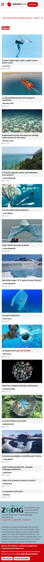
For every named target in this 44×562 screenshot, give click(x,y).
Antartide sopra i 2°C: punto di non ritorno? (21, 280)
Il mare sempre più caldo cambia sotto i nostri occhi (20, 61)
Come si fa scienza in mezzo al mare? (19, 480)
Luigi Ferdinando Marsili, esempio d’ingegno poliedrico (17, 468)
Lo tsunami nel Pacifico (12, 491)
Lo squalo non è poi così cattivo (16, 350)
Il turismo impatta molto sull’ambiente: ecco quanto (20, 173)
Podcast (36, 18)
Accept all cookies (22, 559)
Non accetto (7, 559)
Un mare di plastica (11, 315)
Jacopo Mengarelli (9, 178)
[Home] (17, 4)
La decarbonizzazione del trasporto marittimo (18, 98)
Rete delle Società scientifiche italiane (17, 18)
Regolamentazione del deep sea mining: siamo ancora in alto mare (20, 136)
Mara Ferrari (7, 354)
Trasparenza (26, 520)
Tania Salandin (8, 459)
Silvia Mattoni (7, 484)
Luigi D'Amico (7, 472)
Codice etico (16, 520)
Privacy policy (6, 520)
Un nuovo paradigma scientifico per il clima (21, 456)
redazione (6, 495)
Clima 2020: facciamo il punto (15, 245)
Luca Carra (6, 66)
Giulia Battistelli (8, 424)
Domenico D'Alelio (9, 389)
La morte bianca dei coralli (14, 420)
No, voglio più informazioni (27, 554)
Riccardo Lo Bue (8, 103)
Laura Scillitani (8, 213)
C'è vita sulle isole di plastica (15, 210)
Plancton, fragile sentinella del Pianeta (20, 385)
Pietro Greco (7, 319)
